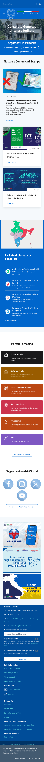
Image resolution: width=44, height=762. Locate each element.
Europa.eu (11, 694)
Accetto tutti (35, 758)
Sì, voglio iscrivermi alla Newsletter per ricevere (19, 650)
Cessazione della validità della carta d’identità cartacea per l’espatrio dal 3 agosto (22, 102)
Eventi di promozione (21, 51)
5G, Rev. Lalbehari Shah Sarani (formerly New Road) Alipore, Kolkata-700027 (25, 284)
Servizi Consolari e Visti (12, 713)
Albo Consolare (30, 46)
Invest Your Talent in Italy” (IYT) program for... (20, 155)
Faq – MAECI (8, 737)
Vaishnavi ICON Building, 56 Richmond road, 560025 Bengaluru (25, 311)
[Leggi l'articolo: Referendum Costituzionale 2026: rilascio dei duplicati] (22, 179)
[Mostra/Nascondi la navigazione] (4, 13)
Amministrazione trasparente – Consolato (19, 725)
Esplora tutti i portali (22, 454)
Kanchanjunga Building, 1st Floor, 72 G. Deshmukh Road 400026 (25, 298)
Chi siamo (7, 704)
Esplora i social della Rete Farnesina (22, 507)
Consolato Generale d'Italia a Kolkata (22, 28)
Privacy (33, 643)
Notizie (6, 717)
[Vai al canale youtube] (22, 495)
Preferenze (20, 758)
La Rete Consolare (12, 46)
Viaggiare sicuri (9, 677)
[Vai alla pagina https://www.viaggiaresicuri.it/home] (22, 535)
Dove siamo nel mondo (12, 681)
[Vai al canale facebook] (8, 484)
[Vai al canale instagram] (22, 484)
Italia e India (8, 708)
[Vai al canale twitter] (35, 484)
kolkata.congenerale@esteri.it (20, 625)
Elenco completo (11, 320)
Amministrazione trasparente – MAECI (18, 729)
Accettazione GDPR (11, 638)
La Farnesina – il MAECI (12, 668)
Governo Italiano (7, 4)
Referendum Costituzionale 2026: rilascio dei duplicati (21, 197)
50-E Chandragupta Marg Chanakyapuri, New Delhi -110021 (25, 271)
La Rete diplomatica (11, 672)
